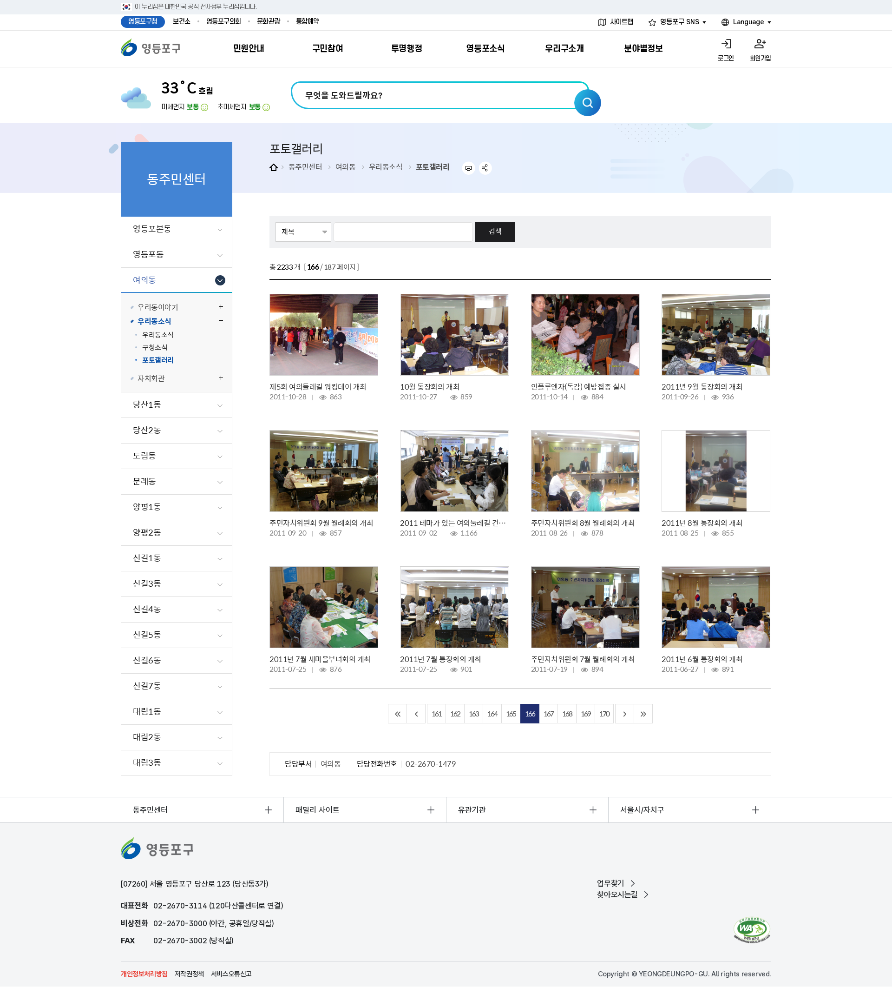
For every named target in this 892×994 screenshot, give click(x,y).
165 (511, 713)
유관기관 (472, 810)
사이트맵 (621, 22)
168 (567, 713)
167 (548, 713)
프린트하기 (468, 168)
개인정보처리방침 (144, 974)
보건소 (181, 22)
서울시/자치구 (642, 810)
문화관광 (268, 22)
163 (474, 713)
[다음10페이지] (625, 713)
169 (585, 713)
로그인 (726, 58)
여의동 (345, 166)
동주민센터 (305, 166)
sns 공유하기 (485, 168)
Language (748, 22)
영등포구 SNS (679, 22)
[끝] (643, 713)
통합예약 (307, 22)
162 (455, 713)
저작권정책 (189, 974)
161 (436, 713)
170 (604, 713)
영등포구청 (142, 22)
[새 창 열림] (752, 930)
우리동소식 (386, 166)
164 (492, 713)
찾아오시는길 (617, 894)
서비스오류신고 (231, 974)
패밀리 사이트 (317, 810)
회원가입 (760, 58)
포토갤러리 (433, 166)
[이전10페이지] (416, 713)
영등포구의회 (223, 22)
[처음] (397, 713)
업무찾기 (610, 883)
